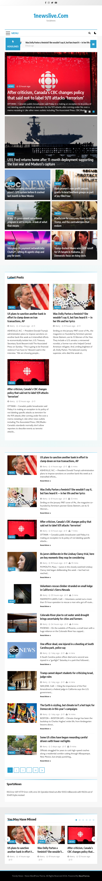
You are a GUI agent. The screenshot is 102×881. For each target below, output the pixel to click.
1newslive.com (51, 15)
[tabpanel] (51, 83)
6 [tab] (93, 820)
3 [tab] (94, 112)
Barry (12, 326)
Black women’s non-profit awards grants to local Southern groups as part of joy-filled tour (74, 192)
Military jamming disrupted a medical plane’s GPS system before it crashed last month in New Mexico (26, 192)
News (11, 86)
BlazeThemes (84, 876)
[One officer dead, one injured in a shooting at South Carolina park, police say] (22, 650)
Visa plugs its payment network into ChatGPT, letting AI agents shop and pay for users (25, 252)
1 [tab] (86, 112)
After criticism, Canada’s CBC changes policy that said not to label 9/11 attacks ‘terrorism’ (27, 392)
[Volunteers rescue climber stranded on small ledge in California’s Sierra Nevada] (22, 594)
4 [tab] (86, 820)
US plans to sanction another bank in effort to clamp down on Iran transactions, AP (44, 94)
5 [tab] (90, 820)
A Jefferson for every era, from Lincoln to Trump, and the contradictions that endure (74, 222)
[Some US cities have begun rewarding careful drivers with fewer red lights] (22, 745)
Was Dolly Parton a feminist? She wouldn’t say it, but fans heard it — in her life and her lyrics (46, 42)
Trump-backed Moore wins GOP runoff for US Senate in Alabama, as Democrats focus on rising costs (73, 252)
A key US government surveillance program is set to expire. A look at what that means (27, 222)
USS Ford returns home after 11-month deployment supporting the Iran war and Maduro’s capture (50, 161)
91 (35, 770)
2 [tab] (90, 112)
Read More (44, 481)
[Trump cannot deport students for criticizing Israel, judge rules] (22, 681)
